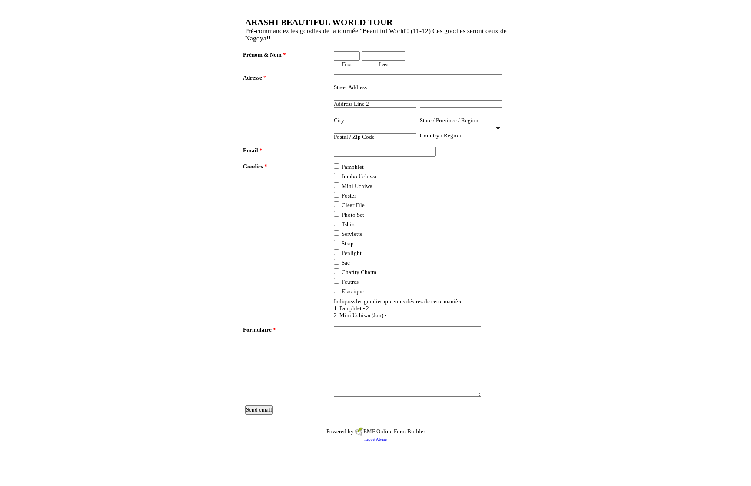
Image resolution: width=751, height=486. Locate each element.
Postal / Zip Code (354, 137)
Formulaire (259, 329)
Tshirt (348, 224)
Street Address (350, 87)
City (339, 120)
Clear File (353, 205)
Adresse (254, 77)
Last (384, 64)
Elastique (353, 291)
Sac (346, 262)
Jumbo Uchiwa (359, 176)
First (347, 64)
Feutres (350, 281)
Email (253, 150)
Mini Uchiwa (357, 186)
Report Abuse (375, 439)
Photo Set (353, 214)
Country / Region (440, 135)
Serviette (352, 234)
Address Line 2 (351, 104)
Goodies (255, 166)
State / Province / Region (449, 120)
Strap (348, 243)
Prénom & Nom (264, 54)
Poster (349, 195)
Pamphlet (353, 167)
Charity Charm (359, 272)
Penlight (352, 253)
